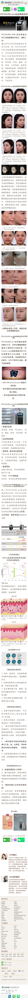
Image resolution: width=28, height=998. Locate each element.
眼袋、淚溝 (3, 936)
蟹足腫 (15, 946)
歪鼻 (15, 920)
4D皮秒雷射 (14, 877)
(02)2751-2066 (7, 993)
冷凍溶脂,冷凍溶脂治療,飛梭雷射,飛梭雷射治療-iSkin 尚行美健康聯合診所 (10, 987)
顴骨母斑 (3, 938)
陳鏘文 (6, 956)
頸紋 (2, 933)
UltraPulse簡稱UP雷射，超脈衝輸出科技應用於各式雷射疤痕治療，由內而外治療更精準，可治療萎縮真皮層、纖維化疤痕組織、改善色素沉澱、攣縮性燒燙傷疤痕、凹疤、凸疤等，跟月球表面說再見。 (18, 864)
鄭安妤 (18, 954)
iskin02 (9, 965)
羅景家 (14, 956)
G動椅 (15, 901)
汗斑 (15, 943)
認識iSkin (3, 971)
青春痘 (15, 926)
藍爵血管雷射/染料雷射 (19, 918)
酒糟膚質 (3, 946)
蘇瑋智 (22, 956)
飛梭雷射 (16, 905)
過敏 (2, 929)
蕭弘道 (10, 956)
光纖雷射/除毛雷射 (18, 917)
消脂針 (2, 912)
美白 (2, 926)
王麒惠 (14, 954)
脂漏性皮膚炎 (4, 943)
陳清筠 (10, 954)
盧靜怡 (2, 954)
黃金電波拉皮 (17, 908)
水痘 (15, 939)
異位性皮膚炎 (4, 934)
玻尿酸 (15, 903)
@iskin (10, 962)
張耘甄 (22, 954)
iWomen (5, 976)
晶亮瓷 (2, 913)
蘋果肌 (2, 941)
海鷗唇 (2, 915)
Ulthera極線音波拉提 (5, 908)
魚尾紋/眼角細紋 (17, 933)
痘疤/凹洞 (16, 929)
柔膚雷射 (3, 918)
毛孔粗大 (3, 927)
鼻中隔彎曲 (3, 920)
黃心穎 (6, 954)
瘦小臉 (2, 939)
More (15, 948)
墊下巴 (15, 941)
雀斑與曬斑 (16, 934)
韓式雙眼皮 (16, 913)
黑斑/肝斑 (16, 936)
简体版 (10, 976)
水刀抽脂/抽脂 (4, 910)
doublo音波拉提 (17, 907)
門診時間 (15, 971)
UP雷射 (13, 855)
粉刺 (15, 927)
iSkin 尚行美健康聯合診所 (12, 3)
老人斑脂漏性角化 (17, 938)
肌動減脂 (3, 901)
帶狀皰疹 (3, 944)
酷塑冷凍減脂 (4, 907)
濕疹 (15, 944)
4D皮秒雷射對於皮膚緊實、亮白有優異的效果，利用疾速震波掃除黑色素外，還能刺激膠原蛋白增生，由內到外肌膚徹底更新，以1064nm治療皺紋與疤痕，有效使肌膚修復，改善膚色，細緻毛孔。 (18, 886)
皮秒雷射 (16, 910)
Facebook (22, 971)
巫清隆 (18, 956)
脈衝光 (2, 917)
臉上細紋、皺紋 (4, 931)
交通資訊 (9, 971)
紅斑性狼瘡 (3, 948)
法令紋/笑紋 (16, 931)
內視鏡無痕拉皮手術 (18, 912)
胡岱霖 (2, 956)
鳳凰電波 (3, 903)
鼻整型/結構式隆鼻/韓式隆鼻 (20, 915)
